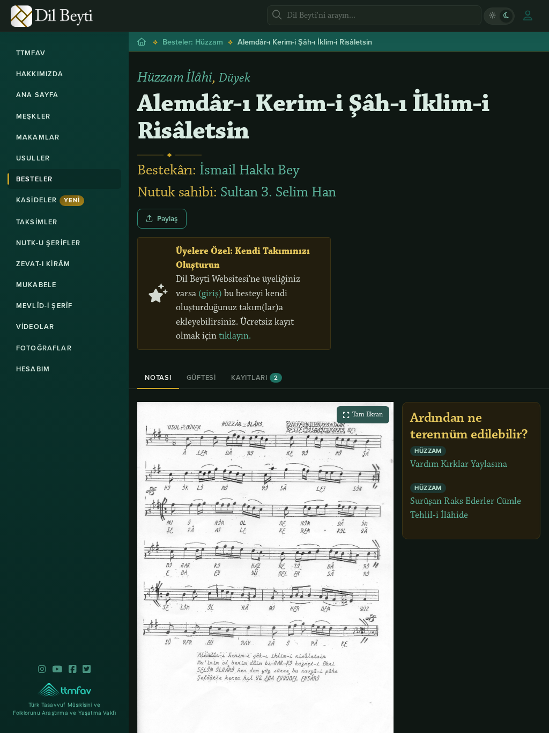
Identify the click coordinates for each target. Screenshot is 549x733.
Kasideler (48, 200)
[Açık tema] (492, 16)
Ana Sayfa (37, 95)
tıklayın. (235, 336)
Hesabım (33, 369)
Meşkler (33, 116)
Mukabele (36, 285)
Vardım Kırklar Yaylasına (458, 458)
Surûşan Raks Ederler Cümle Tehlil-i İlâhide (465, 503)
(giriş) (210, 293)
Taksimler (36, 222)
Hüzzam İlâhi (174, 77)
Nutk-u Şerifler (48, 243)
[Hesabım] (527, 16)
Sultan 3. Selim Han (278, 192)
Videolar (35, 326)
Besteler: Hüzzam (192, 41)
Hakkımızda (40, 74)
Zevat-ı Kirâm (43, 264)
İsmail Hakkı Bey (249, 170)
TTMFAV (31, 53)
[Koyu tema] (506, 16)
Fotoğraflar (44, 348)
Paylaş (167, 218)
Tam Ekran (367, 414)
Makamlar (38, 137)
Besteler (34, 179)
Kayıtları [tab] (254, 377)
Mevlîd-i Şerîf (44, 305)
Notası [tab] (158, 377)
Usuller (33, 158)
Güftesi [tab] (201, 377)
